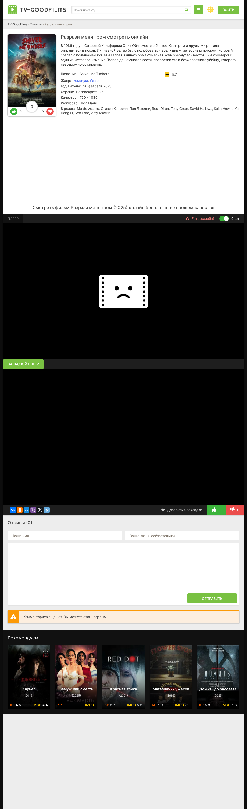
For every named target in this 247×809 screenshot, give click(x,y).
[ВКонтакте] (13, 510)
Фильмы (36, 24)
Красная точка (123, 689)
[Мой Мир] (26, 510)
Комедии (80, 80)
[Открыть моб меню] (198, 9)
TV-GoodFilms (17, 24)
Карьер (28, 689)
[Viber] (33, 510)
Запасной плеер (23, 364)
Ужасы (95, 80)
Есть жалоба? (203, 218)
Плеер (13, 219)
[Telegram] (47, 510)
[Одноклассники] (20, 510)
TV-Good (43, 9)
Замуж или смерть (76, 689)
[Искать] (186, 10)
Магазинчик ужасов (171, 689)
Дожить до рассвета (218, 689)
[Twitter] (40, 510)
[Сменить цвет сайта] (210, 9)
